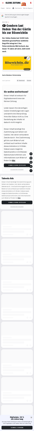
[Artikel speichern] (30, 162)
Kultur (4, 22)
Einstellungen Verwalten (17, 169)
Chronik (29, 80)
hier (13, 160)
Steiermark (22, 80)
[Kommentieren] (30, 158)
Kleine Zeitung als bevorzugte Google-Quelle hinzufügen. (17, 16)
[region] (17, 8)
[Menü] (3, 3)
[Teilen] (30, 166)
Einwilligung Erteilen (17, 165)
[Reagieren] (30, 153)
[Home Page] (13, 3)
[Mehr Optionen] (30, 170)
